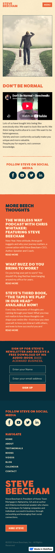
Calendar (12, 466)
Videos (10, 457)
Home (9, 439)
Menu (47, 4)
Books (10, 452)
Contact (11, 471)
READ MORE (12, 254)
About (10, 443)
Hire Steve (16, 528)
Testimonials (14, 448)
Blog (9, 462)
